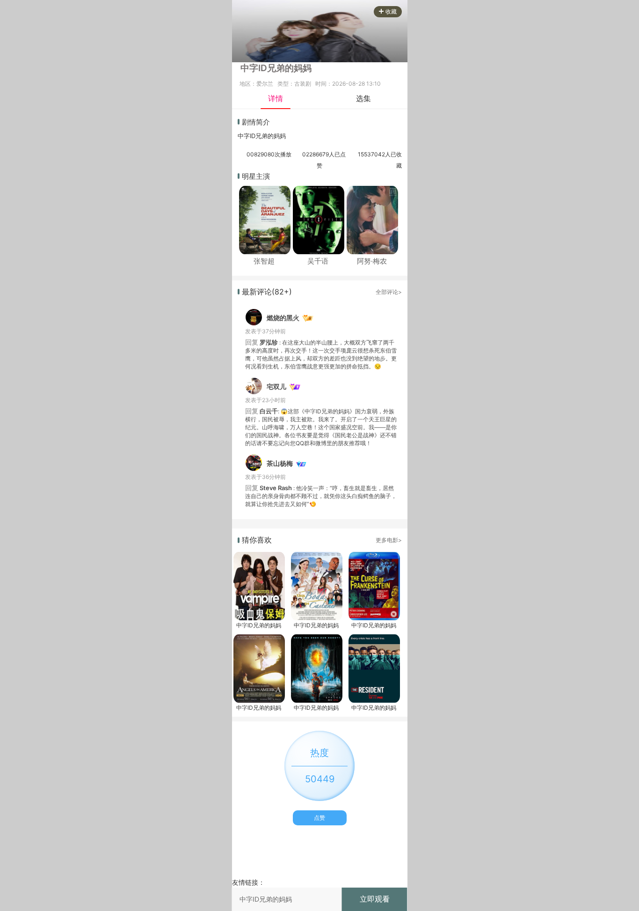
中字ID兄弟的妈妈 (258, 625)
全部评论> (389, 291)
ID (252, 136)
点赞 (319, 817)
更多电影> (389, 540)
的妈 (274, 136)
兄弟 (261, 136)
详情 (275, 98)
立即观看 (375, 899)
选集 (363, 98)
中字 (244, 136)
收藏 (391, 11)
